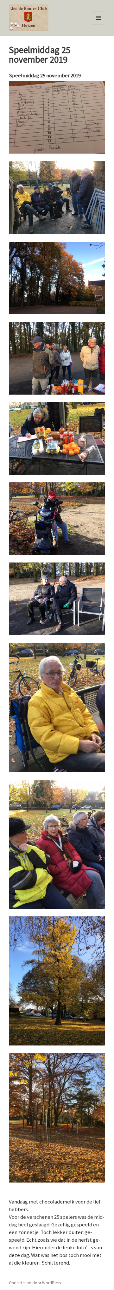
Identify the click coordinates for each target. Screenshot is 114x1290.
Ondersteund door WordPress (35, 1282)
